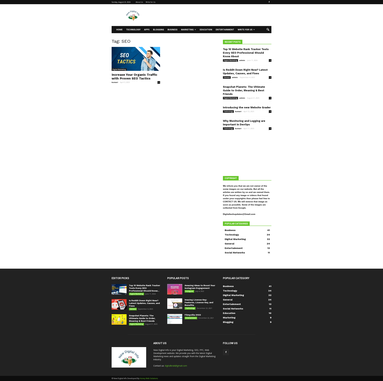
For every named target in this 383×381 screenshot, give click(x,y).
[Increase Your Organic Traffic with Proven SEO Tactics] (136, 59)
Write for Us (150, 2)
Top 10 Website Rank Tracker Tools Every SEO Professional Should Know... (144, 288)
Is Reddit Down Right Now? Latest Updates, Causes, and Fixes (144, 303)
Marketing (187, 29)
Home (119, 29)
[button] (267, 29)
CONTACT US (230, 201)
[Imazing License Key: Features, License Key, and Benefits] (174, 303)
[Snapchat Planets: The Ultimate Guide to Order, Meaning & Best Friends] (119, 319)
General (227, 77)
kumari (115, 82)
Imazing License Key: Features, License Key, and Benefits (199, 302)
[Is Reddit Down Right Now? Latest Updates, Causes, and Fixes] (119, 304)
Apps (146, 29)
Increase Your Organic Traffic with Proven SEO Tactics (134, 76)
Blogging (158, 29)
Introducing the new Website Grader (247, 107)
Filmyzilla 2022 (193, 315)
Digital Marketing (119, 69)
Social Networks (235, 252)
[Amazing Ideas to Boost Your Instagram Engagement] (174, 289)
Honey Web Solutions (149, 378)
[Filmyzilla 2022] (174, 318)
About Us (139, 2)
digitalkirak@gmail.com (176, 365)
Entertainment (225, 29)
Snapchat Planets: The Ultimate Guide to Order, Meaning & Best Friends (244, 90)
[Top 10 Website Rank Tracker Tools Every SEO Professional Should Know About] (119, 289)
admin (242, 60)
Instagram (189, 291)
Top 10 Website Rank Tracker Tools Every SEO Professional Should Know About (246, 53)
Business (172, 29)
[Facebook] (269, 2)
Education (206, 29)
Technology (133, 29)
